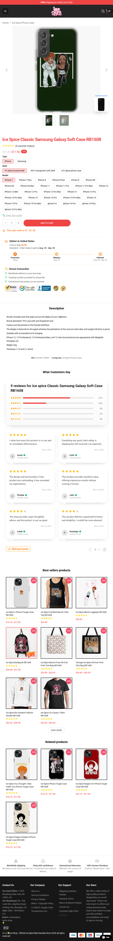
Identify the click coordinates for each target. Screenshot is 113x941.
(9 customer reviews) (24, 146)
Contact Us (64, 907)
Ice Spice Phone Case (23, 22)
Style (4, 166)
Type (4, 156)
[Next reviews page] (104, 549)
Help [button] (107, 937)
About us (35, 891)
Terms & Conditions (40, 895)
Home (5, 22)
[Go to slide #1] (49, 120)
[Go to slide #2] (64, 120)
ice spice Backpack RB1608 (18, 662)
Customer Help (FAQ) (68, 911)
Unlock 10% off (6, 928)
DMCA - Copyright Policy (42, 903)
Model (5, 175)
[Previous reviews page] (90, 549)
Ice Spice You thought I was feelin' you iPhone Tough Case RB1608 (19, 787)
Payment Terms (66, 899)
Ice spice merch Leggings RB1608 (91, 612)
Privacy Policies (38, 899)
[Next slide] (106, 70)
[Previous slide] (7, 70)
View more (56, 730)
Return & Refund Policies (70, 903)
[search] (103, 11)
